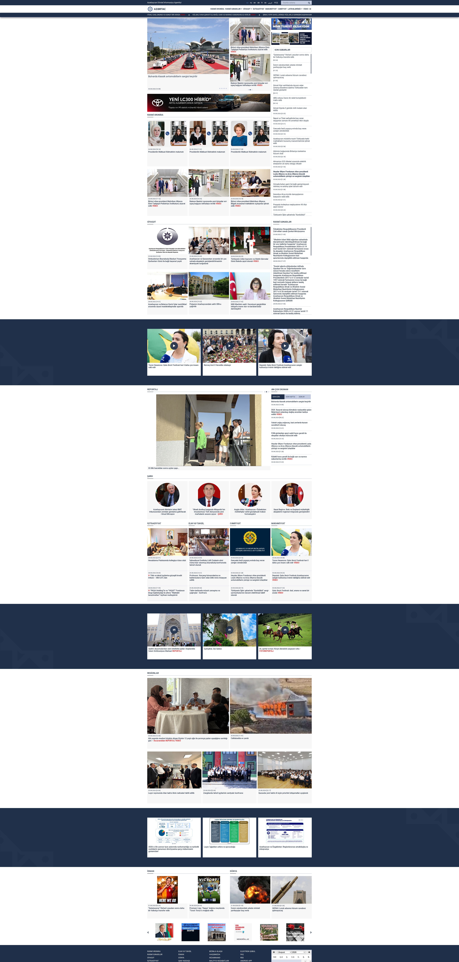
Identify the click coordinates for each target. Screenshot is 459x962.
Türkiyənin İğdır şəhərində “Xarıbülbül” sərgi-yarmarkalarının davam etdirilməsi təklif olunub (250, 592)
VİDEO (305, 9)
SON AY (302, 397)
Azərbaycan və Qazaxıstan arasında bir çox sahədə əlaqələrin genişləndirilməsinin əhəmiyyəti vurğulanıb (208, 261)
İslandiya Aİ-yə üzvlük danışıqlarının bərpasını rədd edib (288, 195)
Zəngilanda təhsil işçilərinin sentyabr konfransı (223, 793)
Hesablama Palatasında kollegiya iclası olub (167, 560)
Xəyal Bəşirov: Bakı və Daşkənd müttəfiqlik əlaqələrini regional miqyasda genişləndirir (291, 510)
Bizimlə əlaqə (215, 951)
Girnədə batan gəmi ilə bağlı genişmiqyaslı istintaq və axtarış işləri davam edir (291, 185)
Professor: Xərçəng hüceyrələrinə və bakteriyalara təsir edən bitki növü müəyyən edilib (208, 577)
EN (255, 3)
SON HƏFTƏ (290, 397)
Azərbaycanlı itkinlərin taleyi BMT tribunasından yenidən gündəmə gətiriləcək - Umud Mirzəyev (167, 511)
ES (265, 3)
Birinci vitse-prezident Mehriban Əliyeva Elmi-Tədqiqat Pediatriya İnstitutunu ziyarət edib (166, 203)
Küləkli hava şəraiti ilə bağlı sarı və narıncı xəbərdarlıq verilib (222, 15)
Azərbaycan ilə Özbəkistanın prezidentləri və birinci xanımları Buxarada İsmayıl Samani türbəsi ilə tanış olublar (249, 85)
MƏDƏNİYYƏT (271, 9)
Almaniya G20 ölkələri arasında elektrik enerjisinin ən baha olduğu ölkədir (289, 162)
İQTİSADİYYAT (258, 9)
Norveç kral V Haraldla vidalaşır (217, 365)
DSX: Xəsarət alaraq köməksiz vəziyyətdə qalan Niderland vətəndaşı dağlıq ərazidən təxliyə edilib (291, 412)
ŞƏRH (150, 476)
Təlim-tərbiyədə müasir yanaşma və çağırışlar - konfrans (205, 591)
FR (262, 3)
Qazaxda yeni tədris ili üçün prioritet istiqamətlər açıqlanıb (283, 793)
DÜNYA (233, 871)
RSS (242, 958)
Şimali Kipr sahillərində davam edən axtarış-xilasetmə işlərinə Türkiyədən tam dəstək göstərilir (290, 87)
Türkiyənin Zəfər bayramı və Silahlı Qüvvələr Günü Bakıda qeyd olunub (249, 260)
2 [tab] (221, 88)
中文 (276, 3)
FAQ (242, 954)
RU (251, 3)
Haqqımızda (214, 954)
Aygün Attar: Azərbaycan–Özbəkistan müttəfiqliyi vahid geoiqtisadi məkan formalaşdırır (250, 511)
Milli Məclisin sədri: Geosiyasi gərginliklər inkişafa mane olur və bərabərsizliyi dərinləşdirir (248, 306)
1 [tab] (219, 88)
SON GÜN (276, 397)
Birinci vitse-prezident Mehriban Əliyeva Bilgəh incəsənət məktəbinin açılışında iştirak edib (250, 203)
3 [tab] (223, 88)
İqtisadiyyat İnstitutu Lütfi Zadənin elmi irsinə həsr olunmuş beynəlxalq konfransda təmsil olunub (208, 562)
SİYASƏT (247, 9)
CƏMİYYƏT (282, 9)
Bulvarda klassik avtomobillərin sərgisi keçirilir (291, 401)
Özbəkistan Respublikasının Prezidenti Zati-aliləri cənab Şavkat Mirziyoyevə (289, 230)
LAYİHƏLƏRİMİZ (294, 9)
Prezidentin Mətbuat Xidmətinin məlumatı (166, 152)
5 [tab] (226, 88)
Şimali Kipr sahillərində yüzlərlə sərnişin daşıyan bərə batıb (289, 15)
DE (258, 3)
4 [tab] (224, 88)
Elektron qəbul (247, 951)
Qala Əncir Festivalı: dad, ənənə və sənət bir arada (158, 15)
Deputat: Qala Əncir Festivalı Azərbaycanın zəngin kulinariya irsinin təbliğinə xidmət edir (280, 366)
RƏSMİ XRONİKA (217, 9)
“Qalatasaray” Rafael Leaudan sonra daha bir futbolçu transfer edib (291, 56)
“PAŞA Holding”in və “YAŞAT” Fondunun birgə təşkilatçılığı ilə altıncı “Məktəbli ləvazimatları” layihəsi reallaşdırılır (166, 592)
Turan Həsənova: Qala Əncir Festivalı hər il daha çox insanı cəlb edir (290, 561)
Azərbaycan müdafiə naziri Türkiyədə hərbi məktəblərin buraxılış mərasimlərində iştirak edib (291, 141)
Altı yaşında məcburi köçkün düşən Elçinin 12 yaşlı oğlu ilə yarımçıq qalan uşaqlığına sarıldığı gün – (204, 468)
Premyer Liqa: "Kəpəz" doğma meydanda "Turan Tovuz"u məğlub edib (207, 909)
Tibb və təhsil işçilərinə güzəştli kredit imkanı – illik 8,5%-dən (165, 576)
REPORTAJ (152, 389)
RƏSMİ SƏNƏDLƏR (233, 9)
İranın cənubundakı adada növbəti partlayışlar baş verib (287, 66)
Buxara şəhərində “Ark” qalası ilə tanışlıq (248, 48)
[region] (292, 135)
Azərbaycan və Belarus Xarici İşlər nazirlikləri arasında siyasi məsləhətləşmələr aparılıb (167, 305)
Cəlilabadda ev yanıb (240, 738)
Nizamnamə (214, 958)
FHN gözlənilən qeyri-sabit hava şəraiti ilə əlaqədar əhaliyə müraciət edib (288, 434)
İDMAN (150, 871)
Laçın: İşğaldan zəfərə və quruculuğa (219, 847)
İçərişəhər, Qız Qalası (213, 649)
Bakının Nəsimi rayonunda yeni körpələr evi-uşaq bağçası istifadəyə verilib (208, 202)
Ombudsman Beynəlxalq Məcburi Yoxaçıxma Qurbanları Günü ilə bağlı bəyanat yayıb (167, 260)
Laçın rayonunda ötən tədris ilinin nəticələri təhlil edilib (171, 793)
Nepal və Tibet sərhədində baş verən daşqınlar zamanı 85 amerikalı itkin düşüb (291, 119)
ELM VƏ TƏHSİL (196, 523)
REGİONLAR (153, 673)
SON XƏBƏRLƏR (282, 50)
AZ (247, 3)
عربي (270, 3)
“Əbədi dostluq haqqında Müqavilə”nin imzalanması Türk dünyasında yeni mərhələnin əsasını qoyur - (209, 511)
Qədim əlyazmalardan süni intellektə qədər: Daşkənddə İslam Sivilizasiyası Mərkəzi (171, 650)
